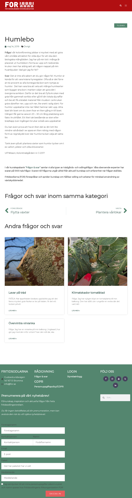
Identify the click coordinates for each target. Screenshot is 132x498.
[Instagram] (112, 378)
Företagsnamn (8, 425)
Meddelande (8, 472)
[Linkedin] (115, 385)
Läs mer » (13, 310)
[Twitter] (125, 378)
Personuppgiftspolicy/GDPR (49, 386)
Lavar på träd (17, 292)
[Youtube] (118, 378)
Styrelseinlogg (74, 376)
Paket (4, 460)
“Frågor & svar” (32, 167)
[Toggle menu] (126, 6)
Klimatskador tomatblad (88, 292)
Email (4, 448)
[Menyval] (105, 378)
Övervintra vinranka (22, 323)
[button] (120, 6)
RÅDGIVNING (44, 371)
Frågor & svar (41, 376)
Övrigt (27, 46)
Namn (36, 436)
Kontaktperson (9, 436)
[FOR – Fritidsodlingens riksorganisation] (19, 5)
